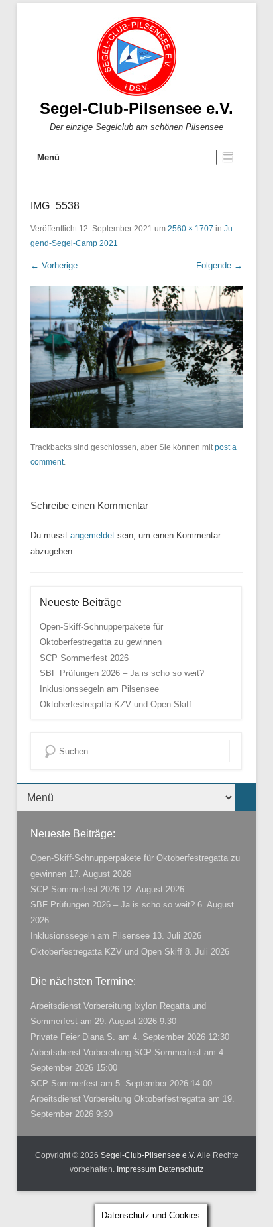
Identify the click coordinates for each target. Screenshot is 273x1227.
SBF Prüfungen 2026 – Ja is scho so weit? (122, 673)
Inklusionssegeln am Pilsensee (99, 689)
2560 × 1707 (190, 228)
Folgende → (219, 265)
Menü (48, 157)
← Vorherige (54, 265)
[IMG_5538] (136, 357)
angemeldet (92, 535)
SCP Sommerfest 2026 (84, 658)
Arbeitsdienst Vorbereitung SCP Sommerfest (115, 1052)
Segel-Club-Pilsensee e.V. (136, 108)
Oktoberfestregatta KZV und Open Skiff (115, 704)
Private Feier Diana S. (72, 1037)
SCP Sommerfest (64, 1083)
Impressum (136, 1169)
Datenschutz (180, 1169)
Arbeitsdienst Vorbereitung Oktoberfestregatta (117, 1099)
